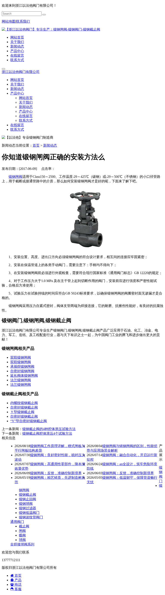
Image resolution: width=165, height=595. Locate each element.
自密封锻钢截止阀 (24, 407)
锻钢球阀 (26, 503)
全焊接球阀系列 (22, 544)
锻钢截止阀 (27, 494)
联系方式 (17, 60)
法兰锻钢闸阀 (20, 380)
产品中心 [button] (17, 93)
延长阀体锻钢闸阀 (24, 375)
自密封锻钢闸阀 (22, 371)
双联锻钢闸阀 (20, 357)
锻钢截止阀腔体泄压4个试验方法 (47, 433)
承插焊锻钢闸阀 (22, 366)
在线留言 (17, 55)
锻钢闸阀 (15, 176)
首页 (36, 145)
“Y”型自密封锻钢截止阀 (28, 421)
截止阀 (24, 526)
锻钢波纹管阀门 (31, 517)
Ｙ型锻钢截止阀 (22, 412)
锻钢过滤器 (27, 508)
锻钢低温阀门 (29, 512)
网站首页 (17, 37)
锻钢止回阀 (27, 499)
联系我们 (23, 21)
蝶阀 (22, 535)
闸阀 (22, 531)
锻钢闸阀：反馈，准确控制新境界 (56, 473)
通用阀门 (17, 522)
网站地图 (8, 21)
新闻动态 (17, 46)
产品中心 (17, 51)
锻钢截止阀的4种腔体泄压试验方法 (49, 429)
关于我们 (17, 42)
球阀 (22, 540)
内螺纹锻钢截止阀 (24, 403)
